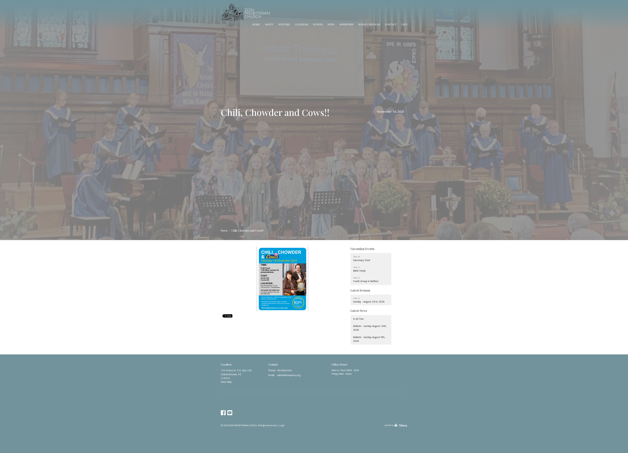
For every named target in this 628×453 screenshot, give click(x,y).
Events (318, 24)
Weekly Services (369, 24)
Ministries (346, 24)
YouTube (284, 24)
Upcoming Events (362, 249)
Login (282, 425)
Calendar (301, 24)
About (269, 24)
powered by (394, 428)
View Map (226, 381)
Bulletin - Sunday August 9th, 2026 (369, 338)
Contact (391, 24)
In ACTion (358, 318)
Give (404, 24)
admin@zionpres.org (288, 375)
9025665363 (284, 370)
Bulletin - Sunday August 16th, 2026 (370, 327)
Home (256, 24)
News (330, 24)
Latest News (358, 311)
